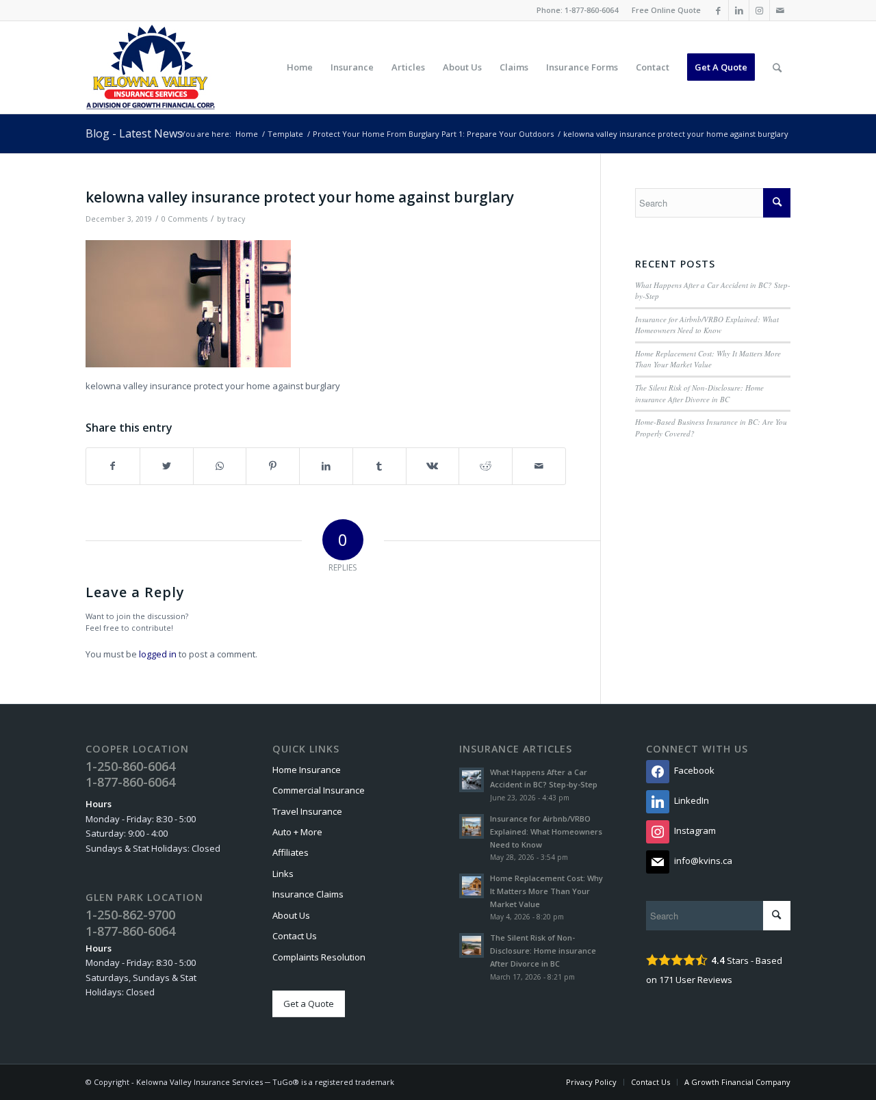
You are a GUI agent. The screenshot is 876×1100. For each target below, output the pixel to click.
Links (283, 873)
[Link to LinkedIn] (739, 10)
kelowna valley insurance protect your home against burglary (300, 197)
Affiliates (290, 852)
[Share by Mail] (539, 466)
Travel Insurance (307, 811)
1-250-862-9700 (130, 914)
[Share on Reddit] (485, 466)
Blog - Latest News (134, 133)
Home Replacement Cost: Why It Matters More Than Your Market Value (708, 359)
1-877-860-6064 (591, 10)
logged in (158, 654)
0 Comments (184, 219)
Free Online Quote (666, 10)
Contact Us (294, 936)
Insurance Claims (308, 894)
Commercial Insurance (318, 790)
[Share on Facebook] (113, 466)
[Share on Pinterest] (272, 466)
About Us (291, 915)
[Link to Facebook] (718, 10)
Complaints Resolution (318, 957)
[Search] (777, 67)
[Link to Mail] (780, 10)
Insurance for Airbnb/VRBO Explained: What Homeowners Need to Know (707, 325)
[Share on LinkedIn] (326, 466)
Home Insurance (306, 769)
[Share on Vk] (433, 466)
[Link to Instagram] (759, 10)
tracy (236, 219)
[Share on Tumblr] (379, 466)
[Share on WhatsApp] (220, 466)
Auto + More (297, 832)
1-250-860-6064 (130, 766)
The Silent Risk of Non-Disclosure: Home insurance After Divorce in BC (699, 393)
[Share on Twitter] (166, 466)
